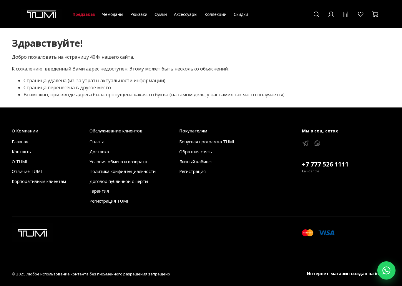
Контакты (21, 151)
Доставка (99, 151)
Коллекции (216, 14)
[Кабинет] (331, 14)
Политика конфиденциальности (122, 171)
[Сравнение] (346, 14)
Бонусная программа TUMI (206, 141)
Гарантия (99, 191)
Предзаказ (83, 14)
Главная (20, 141)
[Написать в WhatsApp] (386, 270)
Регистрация (192, 171)
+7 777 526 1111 (325, 164)
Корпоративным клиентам (39, 181)
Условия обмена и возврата (118, 161)
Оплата (96, 141)
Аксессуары (185, 14)
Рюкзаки (138, 14)
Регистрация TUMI (108, 201)
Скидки (241, 14)
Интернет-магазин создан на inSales (348, 273)
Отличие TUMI (27, 171)
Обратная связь (195, 151)
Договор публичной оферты (118, 181)
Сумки (161, 14)
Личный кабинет (196, 161)
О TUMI (19, 161)
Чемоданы (112, 14)
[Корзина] (375, 14)
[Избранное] (360, 14)
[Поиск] (316, 14)
